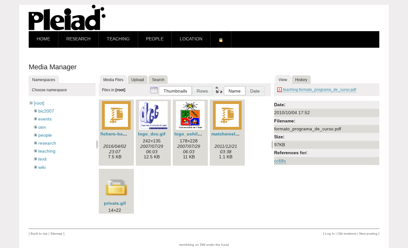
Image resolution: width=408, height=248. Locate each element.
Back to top (39, 233)
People (155, 39)
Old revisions (347, 233)
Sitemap (56, 233)
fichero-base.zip (117, 133)
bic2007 (46, 111)
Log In (330, 233)
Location (191, 39)
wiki (42, 167)
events (45, 118)
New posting (368, 233)
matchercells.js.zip (231, 133)
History (301, 80)
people (45, 135)
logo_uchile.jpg (191, 133)
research (47, 143)
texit (42, 159)
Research (78, 39)
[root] (39, 103)
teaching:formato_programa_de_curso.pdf (319, 89)
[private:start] (221, 39)
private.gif (115, 203)
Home (43, 39)
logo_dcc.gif (151, 133)
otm (42, 127)
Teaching (118, 39)
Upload (137, 80)
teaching (46, 151)
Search (158, 80)
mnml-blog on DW (192, 244)
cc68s (280, 160)
